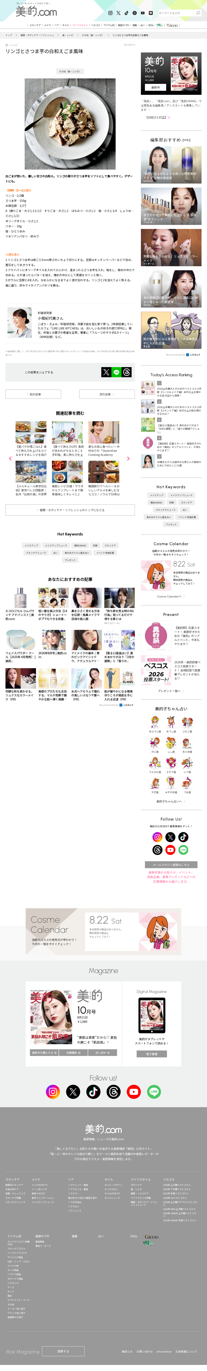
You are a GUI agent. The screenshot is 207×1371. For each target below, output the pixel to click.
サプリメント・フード (18, 1300)
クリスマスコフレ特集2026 (18, 1243)
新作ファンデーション (43, 1197)
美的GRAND (80, 545)
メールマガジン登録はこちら (171, 865)
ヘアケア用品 (14, 1274)
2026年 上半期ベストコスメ (177, 1184)
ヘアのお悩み (74, 1202)
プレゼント (70, 560)
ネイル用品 (13, 1270)
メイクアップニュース (56, 545)
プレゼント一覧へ (169, 691)
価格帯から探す (15, 1317)
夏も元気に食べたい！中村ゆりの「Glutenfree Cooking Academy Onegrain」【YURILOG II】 (103, 455)
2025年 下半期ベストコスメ (177, 1189)
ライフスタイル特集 (141, 1197)
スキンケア (110, 545)
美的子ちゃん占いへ (169, 801)
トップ (8, 35)
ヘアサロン (73, 1206)
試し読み (101, 1053)
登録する (63, 1351)
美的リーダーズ (43, 1245)
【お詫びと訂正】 (157, 117)
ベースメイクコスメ (17, 1252)
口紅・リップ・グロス (18, 1261)
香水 (9, 1295)
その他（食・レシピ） (93, 35)
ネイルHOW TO (112, 1193)
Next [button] (128, 458)
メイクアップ (31, 545)
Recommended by (109, 704)
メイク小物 (13, 1265)
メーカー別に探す (16, 1308)
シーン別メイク (39, 1189)
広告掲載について (186, 1351)
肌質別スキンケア (14, 1184)
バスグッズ (13, 1282)
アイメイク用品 (15, 1257)
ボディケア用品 (15, 1278)
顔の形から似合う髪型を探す (82, 1197)
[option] (34, 458)
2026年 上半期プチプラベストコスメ (180, 1203)
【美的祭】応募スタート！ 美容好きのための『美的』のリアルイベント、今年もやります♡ (187, 636)
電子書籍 (151, 1054)
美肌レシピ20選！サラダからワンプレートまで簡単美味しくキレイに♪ (67, 490)
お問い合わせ (144, 1351)
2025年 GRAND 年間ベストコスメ (179, 1220)
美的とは (127, 1351)
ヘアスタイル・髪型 (78, 1189)
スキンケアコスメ (16, 1248)
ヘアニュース (74, 1210)
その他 (10, 1304)
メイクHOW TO (40, 1184)
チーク (10, 1287)
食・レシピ (67, 35)
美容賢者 (39, 1241)
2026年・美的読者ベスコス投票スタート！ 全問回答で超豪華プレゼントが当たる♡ (187, 670)
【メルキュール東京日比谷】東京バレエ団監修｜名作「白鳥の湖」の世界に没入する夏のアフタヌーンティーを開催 (31, 494)
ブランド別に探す (16, 1312)
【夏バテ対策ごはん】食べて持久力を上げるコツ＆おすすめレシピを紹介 (31, 451)
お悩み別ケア (12, 1189)
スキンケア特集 (13, 1197)
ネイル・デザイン (113, 1184)
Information (164, 1351)
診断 (95, 545)
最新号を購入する (42, 1053)
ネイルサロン (111, 1189)
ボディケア (136, 1184)
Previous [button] (10, 458)
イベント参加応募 (105, 552)
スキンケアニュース (36, 552)
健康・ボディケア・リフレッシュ (37, 35)
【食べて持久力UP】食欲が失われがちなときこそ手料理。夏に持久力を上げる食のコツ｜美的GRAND (68, 455)
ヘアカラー (73, 1193)
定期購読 (72, 1053)
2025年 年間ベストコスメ (175, 1193)
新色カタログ (38, 1193)
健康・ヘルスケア (140, 1193)
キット (10, 1291)
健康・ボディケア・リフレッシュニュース (144, 1203)
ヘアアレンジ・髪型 (78, 1184)
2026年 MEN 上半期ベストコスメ (179, 1209)
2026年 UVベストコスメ (175, 1197)
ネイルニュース (112, 1197)
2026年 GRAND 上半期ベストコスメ (179, 1214)
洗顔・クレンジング (15, 1193)
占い (55, 552)
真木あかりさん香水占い (77, 552)
